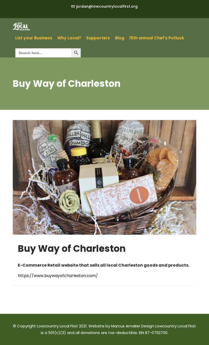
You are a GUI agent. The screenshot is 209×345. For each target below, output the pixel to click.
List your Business (33, 38)
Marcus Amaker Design (132, 326)
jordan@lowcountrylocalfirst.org (107, 6)
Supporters (98, 38)
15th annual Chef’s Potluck (156, 38)
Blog (119, 38)
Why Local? (69, 38)
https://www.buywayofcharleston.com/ (58, 276)
